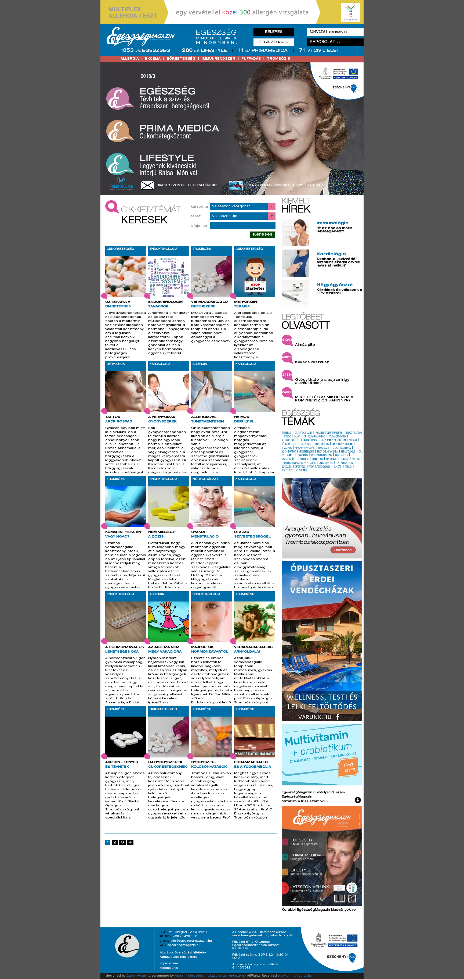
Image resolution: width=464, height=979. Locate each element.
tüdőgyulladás (354, 433)
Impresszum (169, 963)
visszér (320, 433)
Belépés (273, 32)
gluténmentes (334, 433)
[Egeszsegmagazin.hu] (174, 36)
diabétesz (300, 467)
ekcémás (344, 459)
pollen (348, 467)
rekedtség (287, 470)
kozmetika (301, 470)
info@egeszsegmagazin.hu (191, 940)
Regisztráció (274, 42)
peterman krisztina (321, 455)
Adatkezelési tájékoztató (178, 957)
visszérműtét (289, 459)
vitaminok (287, 448)
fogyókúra (302, 455)
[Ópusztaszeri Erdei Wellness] (322, 720)
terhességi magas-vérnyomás (300, 463)
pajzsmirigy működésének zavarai (339, 440)
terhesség (317, 459)
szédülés (287, 467)
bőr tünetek (341, 455)
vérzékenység (306, 452)
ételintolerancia (308, 440)
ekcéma (153, 59)
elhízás (338, 467)
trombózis (278, 59)
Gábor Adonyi (136, 976)
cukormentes (326, 463)
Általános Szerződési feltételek (183, 952)
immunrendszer (218, 59)
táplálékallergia (345, 463)
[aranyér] (322, 558)
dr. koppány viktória (342, 444)
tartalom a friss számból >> (306, 801)
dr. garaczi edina (342, 448)
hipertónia (331, 459)
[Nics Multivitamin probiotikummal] (322, 784)
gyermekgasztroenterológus (313, 444)
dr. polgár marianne (314, 437)
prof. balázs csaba (327, 452)
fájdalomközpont (338, 437)
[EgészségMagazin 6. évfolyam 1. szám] (322, 857)
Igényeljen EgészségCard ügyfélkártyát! (285, 185)
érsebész (286, 433)
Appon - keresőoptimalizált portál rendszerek (210, 976)
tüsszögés (287, 444)
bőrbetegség (181, 59)
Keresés (263, 235)
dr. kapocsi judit (303, 433)
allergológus (289, 440)
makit (297, 437)
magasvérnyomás (304, 448)
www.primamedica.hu (295, 976)
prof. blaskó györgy (319, 467)
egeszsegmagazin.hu (183, 945)
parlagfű (357, 459)
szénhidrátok (289, 452)
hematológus (348, 452)
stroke (287, 437)
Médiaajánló (169, 968)
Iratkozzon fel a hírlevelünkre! (187, 185)
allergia (130, 59)
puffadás (251, 59)
